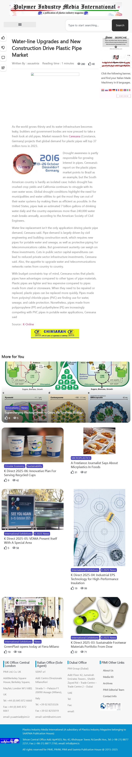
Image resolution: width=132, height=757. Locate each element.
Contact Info (110, 696)
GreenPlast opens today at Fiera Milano (31, 646)
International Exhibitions (18, 533)
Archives (108, 683)
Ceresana (74, 136)
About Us (108, 670)
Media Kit (108, 676)
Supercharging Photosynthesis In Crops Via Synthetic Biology (44, 412)
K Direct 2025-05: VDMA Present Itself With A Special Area (30, 540)
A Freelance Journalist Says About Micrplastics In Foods (94, 465)
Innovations (12, 407)
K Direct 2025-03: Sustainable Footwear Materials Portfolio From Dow (98, 644)
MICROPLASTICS (81, 458)
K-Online (28, 324)
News (24, 407)
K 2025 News (41, 533)
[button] (20, 24)
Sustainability (34, 466)
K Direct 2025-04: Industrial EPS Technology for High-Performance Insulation (94, 579)
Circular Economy (14, 466)
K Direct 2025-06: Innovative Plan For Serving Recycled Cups (30, 473)
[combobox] (88, 25)
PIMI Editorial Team (113, 689)
